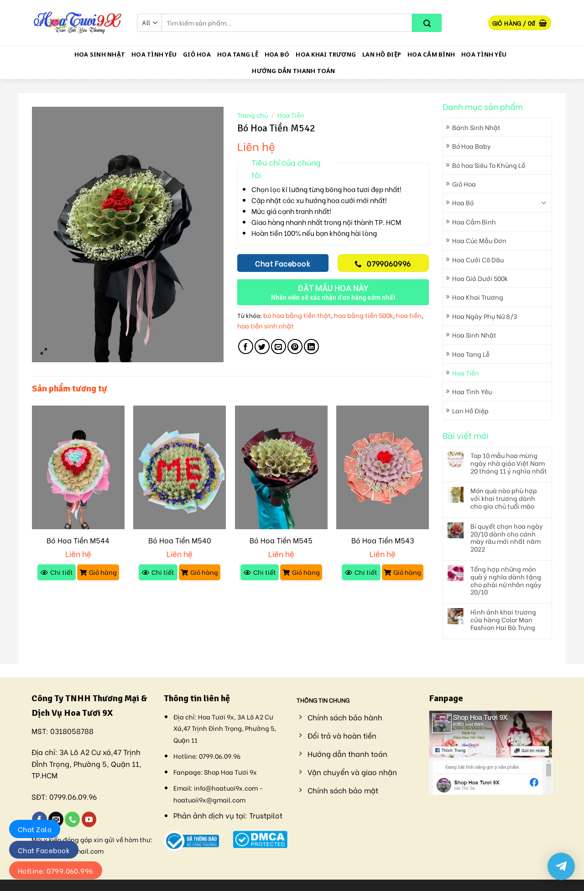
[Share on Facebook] (245, 346)
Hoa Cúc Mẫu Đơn (479, 240)
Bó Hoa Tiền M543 (382, 540)
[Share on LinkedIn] (311, 346)
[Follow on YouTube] (89, 819)
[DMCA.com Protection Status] (260, 838)
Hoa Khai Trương (326, 54)
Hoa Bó (277, 54)
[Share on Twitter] (262, 346)
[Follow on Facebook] (39, 819)
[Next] (428, 501)
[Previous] (32, 501)
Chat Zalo (35, 829)
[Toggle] (543, 203)
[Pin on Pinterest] (294, 346)
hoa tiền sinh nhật (265, 325)
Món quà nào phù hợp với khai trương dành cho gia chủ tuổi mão (503, 498)
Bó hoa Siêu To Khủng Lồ (488, 165)
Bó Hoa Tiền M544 (78, 540)
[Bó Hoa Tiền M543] (382, 467)
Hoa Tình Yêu (154, 54)
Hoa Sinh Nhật (99, 54)
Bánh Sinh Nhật (476, 127)
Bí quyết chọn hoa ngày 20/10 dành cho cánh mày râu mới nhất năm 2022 (506, 537)
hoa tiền (409, 315)
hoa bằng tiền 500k (363, 315)
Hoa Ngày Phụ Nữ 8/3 (484, 316)
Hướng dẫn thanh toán (293, 71)
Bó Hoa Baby (471, 146)
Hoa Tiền (465, 372)
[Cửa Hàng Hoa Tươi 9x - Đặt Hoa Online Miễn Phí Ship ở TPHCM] (77, 23)
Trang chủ (252, 115)
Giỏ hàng (103, 572)
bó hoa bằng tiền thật (297, 315)
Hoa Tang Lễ (237, 54)
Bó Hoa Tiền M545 (281, 540)
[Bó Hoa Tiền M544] (78, 467)
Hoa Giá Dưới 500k (480, 278)
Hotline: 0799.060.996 (56, 870)
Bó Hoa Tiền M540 (179, 540)
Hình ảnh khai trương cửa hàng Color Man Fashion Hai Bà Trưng (503, 619)
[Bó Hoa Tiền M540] (179, 467)
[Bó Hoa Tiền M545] (281, 467)
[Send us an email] (55, 819)
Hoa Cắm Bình (431, 54)
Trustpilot (265, 815)
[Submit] (427, 23)
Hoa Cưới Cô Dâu (478, 259)
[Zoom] (44, 351)
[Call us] (72, 819)
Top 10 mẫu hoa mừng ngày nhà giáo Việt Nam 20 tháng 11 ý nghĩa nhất (508, 463)
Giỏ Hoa (197, 54)
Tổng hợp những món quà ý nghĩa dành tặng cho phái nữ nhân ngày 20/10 (506, 580)
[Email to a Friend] (278, 346)
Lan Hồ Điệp (381, 54)
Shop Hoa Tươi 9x (230, 771)
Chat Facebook (44, 850)
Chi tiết (61, 572)
